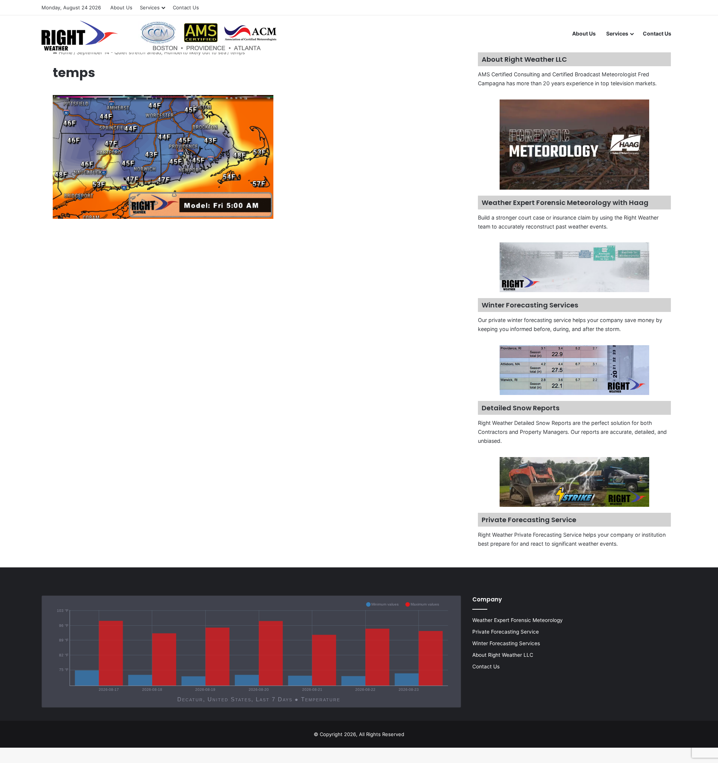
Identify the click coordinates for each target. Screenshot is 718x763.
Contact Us (186, 7)
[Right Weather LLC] (160, 35)
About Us (121, 7)
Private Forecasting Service (505, 632)
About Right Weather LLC (502, 655)
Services (150, 7)
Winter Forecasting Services (506, 643)
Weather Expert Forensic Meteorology (517, 620)
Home (65, 52)
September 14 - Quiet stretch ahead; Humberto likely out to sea (151, 52)
